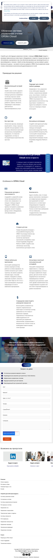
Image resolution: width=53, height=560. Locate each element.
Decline (44, 18)
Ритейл (2, 489)
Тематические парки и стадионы (8, 513)
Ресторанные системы (6, 505)
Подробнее (26, 365)
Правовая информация (34, 557)
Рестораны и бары (5, 484)
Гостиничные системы (6, 499)
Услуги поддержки (5, 540)
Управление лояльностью (7, 521)
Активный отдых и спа (6, 486)
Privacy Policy (7, 11)
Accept (33, 18)
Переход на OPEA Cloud (6, 538)
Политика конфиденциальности (21, 557)
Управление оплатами (6, 530)
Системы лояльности (6, 516)
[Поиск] (51, 7)
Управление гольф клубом (7, 510)
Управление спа (4, 507)
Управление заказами (6, 524)
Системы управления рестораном (9, 502)
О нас (16, 551)
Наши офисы (35, 551)
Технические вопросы (6, 543)
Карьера (29, 551)
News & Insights (22, 551)
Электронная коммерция (7, 527)
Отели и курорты (5, 482)
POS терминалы (4, 519)
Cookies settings (23, 18)
